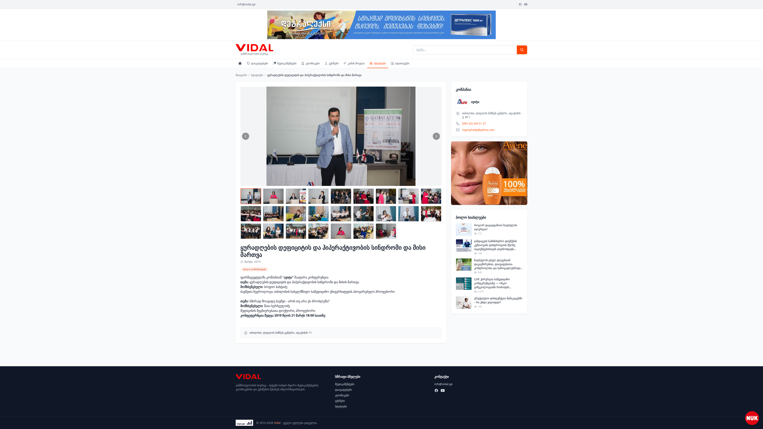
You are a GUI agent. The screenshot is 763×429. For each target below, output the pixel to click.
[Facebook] (520, 4)
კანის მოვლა (356, 63)
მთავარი (241, 75)
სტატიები (380, 63)
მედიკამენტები (286, 63)
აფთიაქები (402, 63)
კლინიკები (313, 63)
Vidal (277, 423)
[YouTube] (525, 4)
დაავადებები (259, 63)
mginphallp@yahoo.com (478, 130)
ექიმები (334, 63)
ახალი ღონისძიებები (254, 269)
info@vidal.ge (246, 4)
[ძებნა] (522, 49)
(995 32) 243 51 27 (474, 123)
